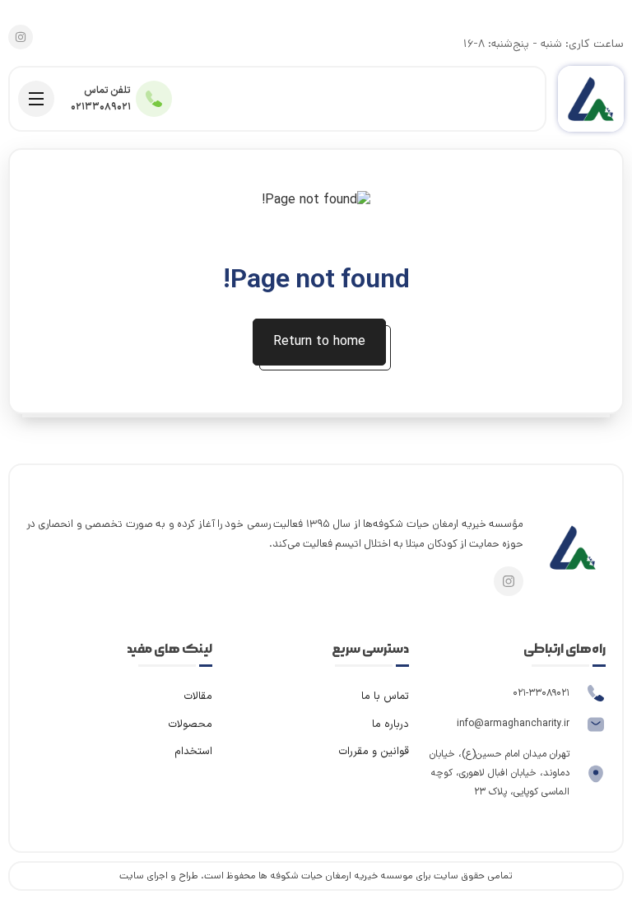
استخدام (193, 751)
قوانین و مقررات (373, 751)
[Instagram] (20, 37)
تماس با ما (385, 696)
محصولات (190, 724)
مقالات (198, 696)
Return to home (319, 342)
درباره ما (390, 724)
